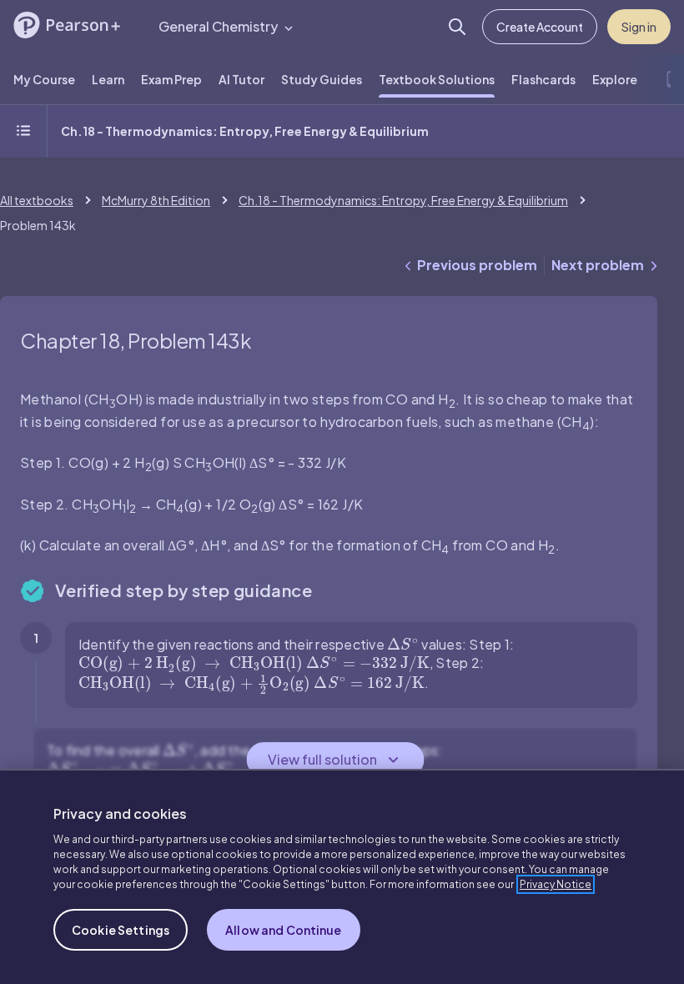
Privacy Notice (555, 884)
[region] (342, 876)
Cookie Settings (120, 929)
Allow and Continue (283, 929)
